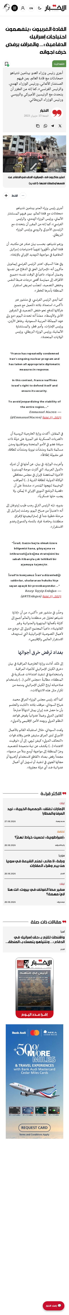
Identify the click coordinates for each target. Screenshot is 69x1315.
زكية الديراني (60, 845)
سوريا (61, 855)
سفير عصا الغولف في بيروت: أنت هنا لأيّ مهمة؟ (36, 891)
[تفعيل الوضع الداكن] (39, 8)
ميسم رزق (61, 902)
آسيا (62, 931)
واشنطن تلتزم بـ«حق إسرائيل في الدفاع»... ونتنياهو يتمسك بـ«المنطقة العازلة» (35, 939)
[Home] (55, 8)
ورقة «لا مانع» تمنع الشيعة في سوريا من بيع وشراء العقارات (35, 863)
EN (31, 8)
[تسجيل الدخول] (22, 8)
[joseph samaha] (6, 8)
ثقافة (61, 831)
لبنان (62, 803)
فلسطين (59, 64)
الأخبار (44, 110)
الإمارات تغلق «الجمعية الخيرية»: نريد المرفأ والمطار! (36, 811)
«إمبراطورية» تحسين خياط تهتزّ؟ (40, 837)
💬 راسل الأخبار (53, 1305)
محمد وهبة (60, 821)
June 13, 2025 (51, 417)
